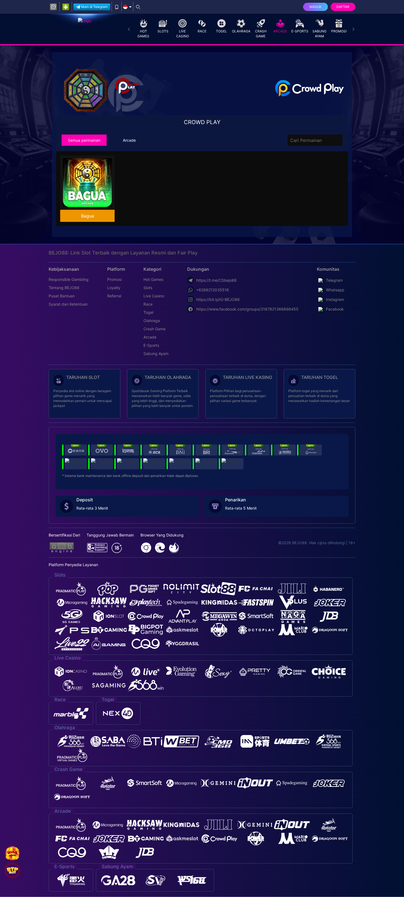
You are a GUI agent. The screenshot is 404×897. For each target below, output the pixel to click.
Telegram (334, 280)
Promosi (339, 31)
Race (202, 31)
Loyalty (113, 287)
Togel (221, 31)
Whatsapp (335, 289)
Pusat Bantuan (62, 296)
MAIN (91, 182)
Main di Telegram (94, 7)
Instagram (335, 299)
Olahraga (241, 31)
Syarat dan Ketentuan (68, 304)
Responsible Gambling (68, 279)
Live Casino (182, 33)
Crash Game (261, 33)
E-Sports (299, 31)
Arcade (280, 31)
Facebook (335, 309)
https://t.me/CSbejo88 (216, 280)
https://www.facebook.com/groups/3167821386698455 (247, 309)
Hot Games (143, 33)
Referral (114, 296)
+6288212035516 (212, 289)
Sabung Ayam (319, 33)
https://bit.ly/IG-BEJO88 (218, 299)
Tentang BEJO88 (64, 287)
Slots (162, 31)
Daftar (342, 7)
